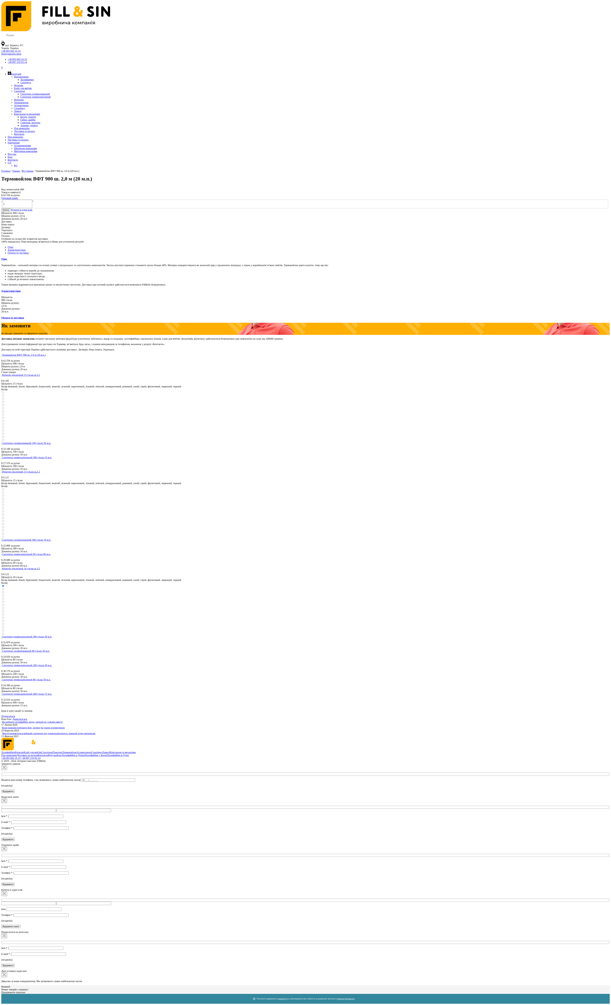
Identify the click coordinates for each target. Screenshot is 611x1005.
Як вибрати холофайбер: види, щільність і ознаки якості (32, 722)
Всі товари (27, 171)
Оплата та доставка (18, 252)
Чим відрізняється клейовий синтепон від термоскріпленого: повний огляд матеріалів (48, 733)
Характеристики (17, 250)
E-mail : (6, 822)
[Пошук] (2, 41)
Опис (11, 247)
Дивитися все (19, 719)
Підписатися (8, 716)
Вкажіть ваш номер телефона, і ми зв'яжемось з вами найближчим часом (40, 780)
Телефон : (7, 828)
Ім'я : (4, 816)
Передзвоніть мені (11, 54)
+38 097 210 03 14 (17, 62)
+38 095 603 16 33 (11, 51)
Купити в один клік (21, 209)
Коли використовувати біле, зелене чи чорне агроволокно (33, 727)
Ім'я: (4, 909)
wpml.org (282, 999)
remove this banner (345, 999)
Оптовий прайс (9, 198)
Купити (6, 210)
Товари (16, 171)
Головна (5, 171)
